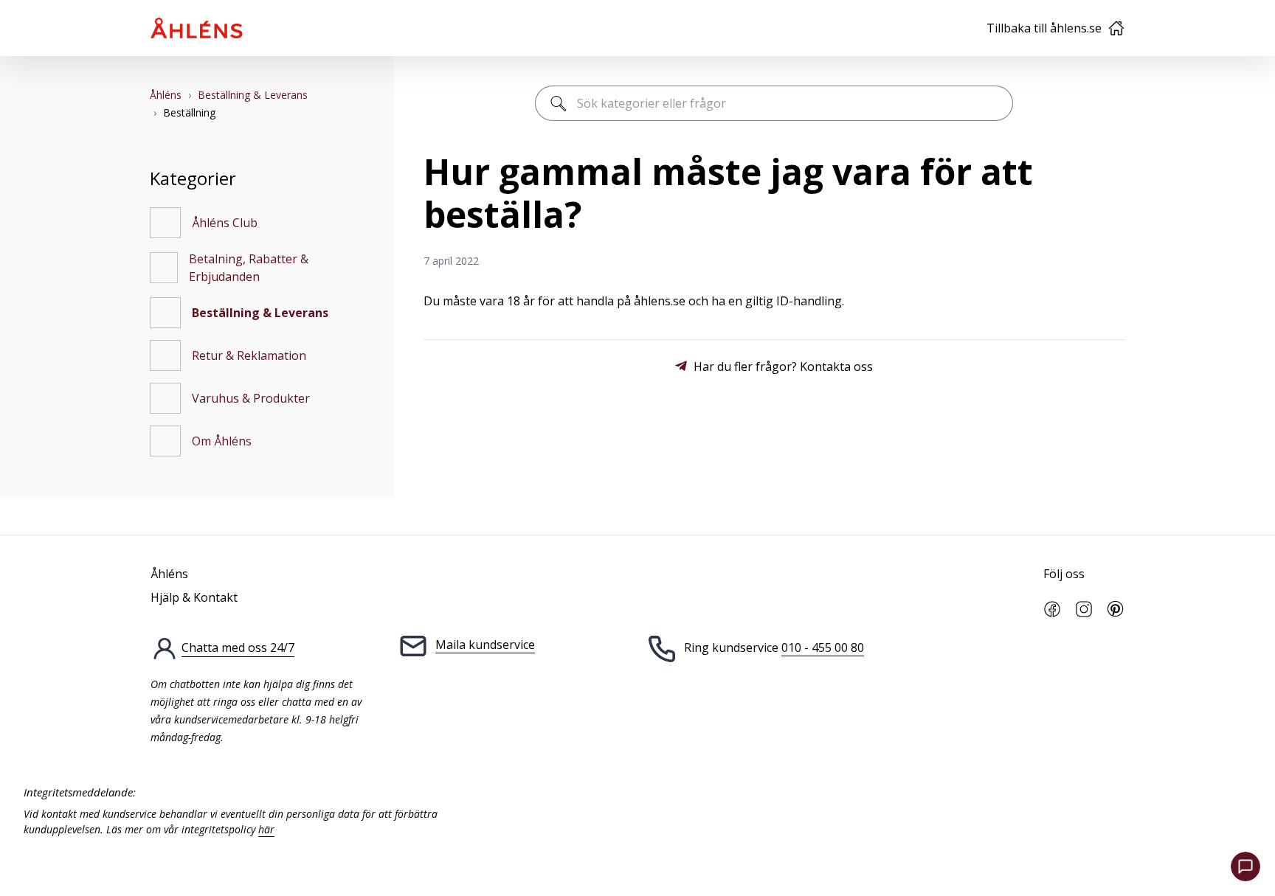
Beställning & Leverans (253, 95)
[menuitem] (257, 222)
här (266, 829)
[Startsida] (197, 28)
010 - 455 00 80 (822, 647)
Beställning (189, 112)
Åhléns (166, 95)
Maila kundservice (485, 644)
